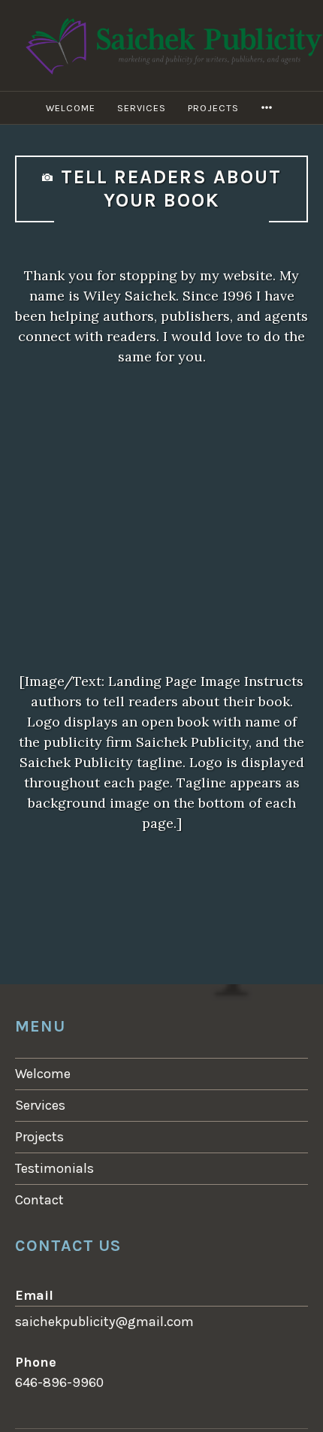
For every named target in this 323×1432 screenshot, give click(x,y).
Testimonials (54, 1168)
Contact (39, 1200)
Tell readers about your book (171, 188)
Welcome (70, 107)
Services (141, 107)
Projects (213, 107)
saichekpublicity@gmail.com (104, 1321)
